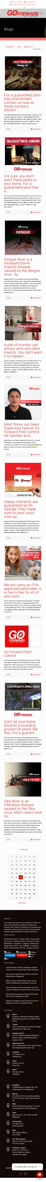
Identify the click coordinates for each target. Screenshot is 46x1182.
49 (12, 889)
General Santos (18, 1043)
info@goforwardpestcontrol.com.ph (24, 4)
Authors (28, 47)
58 (25, 894)
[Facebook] (21, 7)
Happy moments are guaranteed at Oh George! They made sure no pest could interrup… (21, 509)
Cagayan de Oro (18, 1033)
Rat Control (8, 941)
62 (21, 898)
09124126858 (30, 2)
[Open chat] (39, 1174)
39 (21, 881)
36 (34, 877)
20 (16, 869)
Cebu (14, 1104)
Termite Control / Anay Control (29, 939)
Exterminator (8, 943)
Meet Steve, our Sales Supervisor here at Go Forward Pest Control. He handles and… (22, 430)
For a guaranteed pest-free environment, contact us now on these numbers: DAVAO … (23, 102)
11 (29, 861)
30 (34, 873)
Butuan (15, 1094)
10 (25, 861)
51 (21, 889)
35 (29, 877)
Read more (36, 129)
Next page (21, 903)
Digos (14, 1061)
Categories (9, 47)
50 (16, 889)
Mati (14, 1130)
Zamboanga (16, 1121)
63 (25, 898)
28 (25, 873)
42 (34, 881)
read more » (34, 931)
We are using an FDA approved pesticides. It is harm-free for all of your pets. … (22, 590)
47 (29, 885)
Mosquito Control (33, 941)
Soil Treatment (24, 946)
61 (16, 898)
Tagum (15, 1024)
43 (12, 885)
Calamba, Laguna (18, 1148)
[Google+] (24, 7)
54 (34, 889)
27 (21, 873)
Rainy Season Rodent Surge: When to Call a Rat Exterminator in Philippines (22, 975)
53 (29, 889)
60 (34, 894)
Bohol (14, 1070)
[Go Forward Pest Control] (23, 13)
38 (16, 881)
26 (16, 873)
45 (21, 885)
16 (25, 865)
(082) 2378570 (17, 2)
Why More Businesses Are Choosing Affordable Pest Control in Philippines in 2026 (22, 995)
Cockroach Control (19, 941)
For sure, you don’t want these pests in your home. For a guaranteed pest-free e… (21, 183)
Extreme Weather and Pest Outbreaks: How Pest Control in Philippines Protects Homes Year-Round (23, 989)
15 (21, 865)
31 (12, 877)
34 (25, 877)
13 (12, 865)
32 (16, 877)
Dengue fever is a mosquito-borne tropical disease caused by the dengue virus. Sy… (22, 267)
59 (29, 894)
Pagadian (15, 1085)
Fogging (26, 943)
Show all (37, 49)
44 (16, 885)
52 (25, 889)
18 (34, 865)
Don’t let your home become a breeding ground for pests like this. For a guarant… (21, 727)
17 (29, 865)
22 (25, 869)
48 (34, 885)
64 (29, 898)
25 (12, 873)
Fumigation (17, 943)
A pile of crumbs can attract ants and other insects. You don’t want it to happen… (23, 350)
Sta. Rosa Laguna (18, 1139)
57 (21, 894)
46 (25, 885)
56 (16, 894)
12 (34, 861)
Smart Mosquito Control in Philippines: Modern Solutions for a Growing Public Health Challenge (22, 969)
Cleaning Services (33, 948)
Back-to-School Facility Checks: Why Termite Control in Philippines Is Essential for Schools (21, 982)
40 (25, 881)
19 (12, 869)
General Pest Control (11, 939)
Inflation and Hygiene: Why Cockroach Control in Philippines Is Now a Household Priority (22, 1002)
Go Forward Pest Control (18, 654)
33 (21, 877)
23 (29, 869)
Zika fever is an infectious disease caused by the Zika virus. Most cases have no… (23, 808)
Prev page (24, 849)
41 (29, 881)
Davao (14, 1014)
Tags (18, 47)
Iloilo (14, 1113)
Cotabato (15, 1052)
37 (12, 881)
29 (29, 873)
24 (34, 869)
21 (21, 869)
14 (16, 865)
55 (12, 894)
